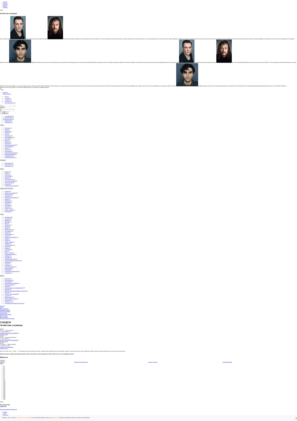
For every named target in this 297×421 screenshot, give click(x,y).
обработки (55, 417)
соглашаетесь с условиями (23, 417)
